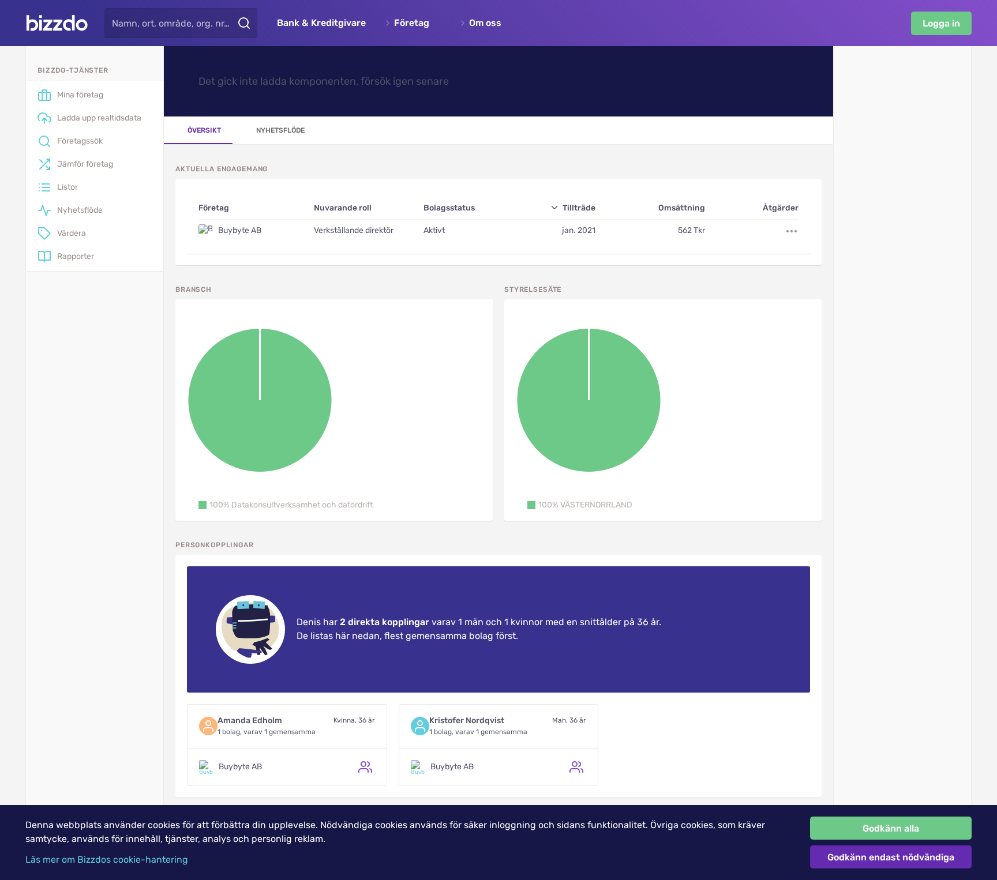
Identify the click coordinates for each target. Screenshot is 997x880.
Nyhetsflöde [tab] (280, 130)
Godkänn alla (891, 828)
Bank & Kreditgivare (321, 23)
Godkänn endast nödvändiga (890, 857)
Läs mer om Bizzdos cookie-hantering (106, 859)
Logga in (941, 23)
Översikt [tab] (204, 130)
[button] (285, 505)
